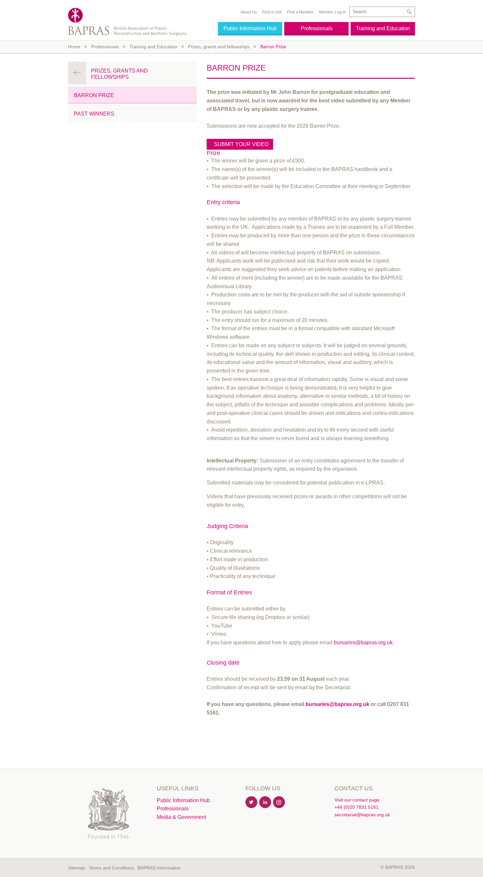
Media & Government (181, 817)
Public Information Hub (250, 28)
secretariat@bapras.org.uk (362, 814)
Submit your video (242, 144)
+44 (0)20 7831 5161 (356, 807)
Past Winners (94, 114)
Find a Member (300, 12)
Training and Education (383, 28)
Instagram (279, 802)
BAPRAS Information (159, 867)
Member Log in (332, 12)
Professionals (317, 28)
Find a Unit (272, 12)
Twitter (251, 802)
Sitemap (76, 867)
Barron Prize (273, 46)
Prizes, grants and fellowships (219, 46)
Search (408, 11)
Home (74, 46)
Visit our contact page (357, 799)
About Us (249, 12)
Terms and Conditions (111, 867)
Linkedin (265, 802)
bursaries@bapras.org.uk (363, 642)
